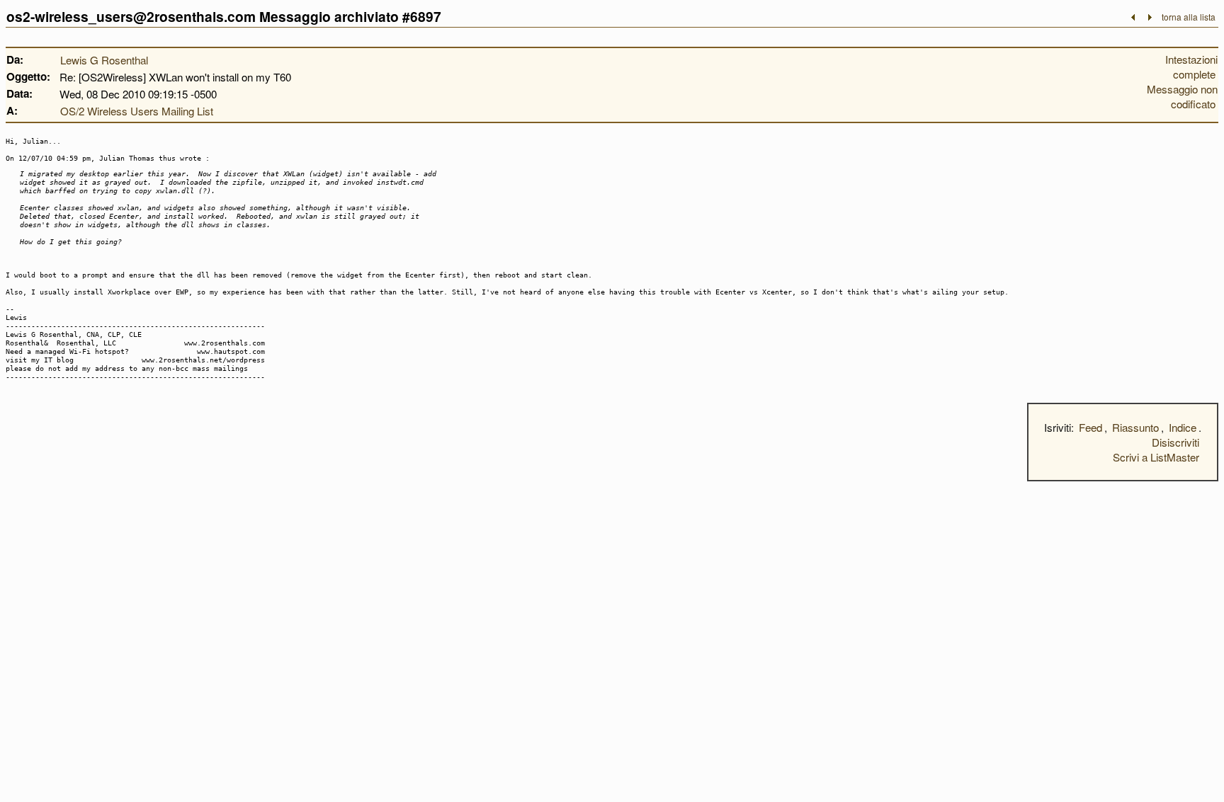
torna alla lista (1189, 17)
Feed (1090, 427)
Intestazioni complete (1191, 66)
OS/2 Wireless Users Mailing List (136, 110)
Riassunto (1135, 427)
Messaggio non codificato (1182, 96)
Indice (1182, 427)
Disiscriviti (1175, 442)
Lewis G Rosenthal (104, 59)
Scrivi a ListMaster (1156, 456)
